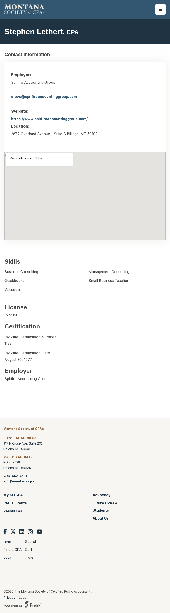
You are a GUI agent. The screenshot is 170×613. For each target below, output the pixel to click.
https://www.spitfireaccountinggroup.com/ (49, 119)
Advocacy (102, 495)
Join (7, 542)
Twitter (13, 531)
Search (31, 541)
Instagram (30, 531)
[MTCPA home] (24, 9)
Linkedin (21, 531)
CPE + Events (15, 503)
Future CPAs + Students (105, 506)
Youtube (39, 531)
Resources (12, 511)
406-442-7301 (15, 476)
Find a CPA (12, 549)
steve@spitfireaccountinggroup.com (44, 96)
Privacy (9, 597)
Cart (28, 549)
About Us (101, 518)
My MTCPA (13, 495)
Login (7, 557)
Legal (23, 597)
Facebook (5, 531)
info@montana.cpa (18, 481)
